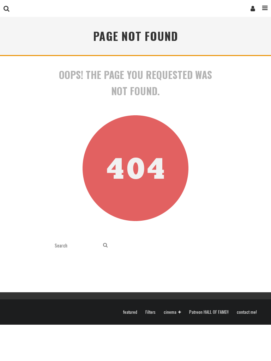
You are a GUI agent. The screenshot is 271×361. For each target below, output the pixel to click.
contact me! (247, 312)
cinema (170, 312)
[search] (105, 245)
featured (130, 312)
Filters (150, 312)
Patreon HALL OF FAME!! (209, 312)
